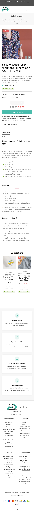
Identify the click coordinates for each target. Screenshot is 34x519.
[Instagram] (17, 415)
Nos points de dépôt (9, 469)
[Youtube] (20, 415)
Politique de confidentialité (9, 434)
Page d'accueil (6, 20)
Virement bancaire (24, 426)
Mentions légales (8, 431)
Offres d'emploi (8, 465)
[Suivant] (29, 57)
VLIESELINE (9, 272)
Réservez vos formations (8, 461)
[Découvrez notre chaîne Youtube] (28, 1)
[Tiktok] (14, 415)
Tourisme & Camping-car (9, 477)
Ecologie (8, 467)
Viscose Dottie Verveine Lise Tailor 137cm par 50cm (24, 277)
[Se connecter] (27, 9)
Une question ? (9, 422)
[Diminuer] (12, 103)
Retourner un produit (9, 429)
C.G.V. (9, 438)
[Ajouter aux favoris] (12, 286)
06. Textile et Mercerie (16, 20)
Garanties (8, 427)
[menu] (23, 9)
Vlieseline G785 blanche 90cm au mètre (9, 277)
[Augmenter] (21, 103)
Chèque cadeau (8, 458)
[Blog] (23, 415)
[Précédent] (26, 57)
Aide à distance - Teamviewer (9, 447)
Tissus (25, 20)
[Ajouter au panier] (7, 286)
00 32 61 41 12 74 (12, 2)
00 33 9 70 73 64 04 (26, 471)
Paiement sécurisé (25, 433)
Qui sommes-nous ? (8, 456)
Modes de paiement (24, 429)
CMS (17, 509)
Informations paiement (24, 423)
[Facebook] (11, 415)
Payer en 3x (24, 431)
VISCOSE (24, 271)
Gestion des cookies (8, 440)
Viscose (30, 20)
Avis (3, 136)
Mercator (20, 496)
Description (6, 133)
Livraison (8, 425)
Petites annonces (8, 474)
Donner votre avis (8, 86)
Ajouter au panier (17, 112)
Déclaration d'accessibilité (9, 443)
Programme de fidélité (24, 436)
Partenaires (9, 471)
